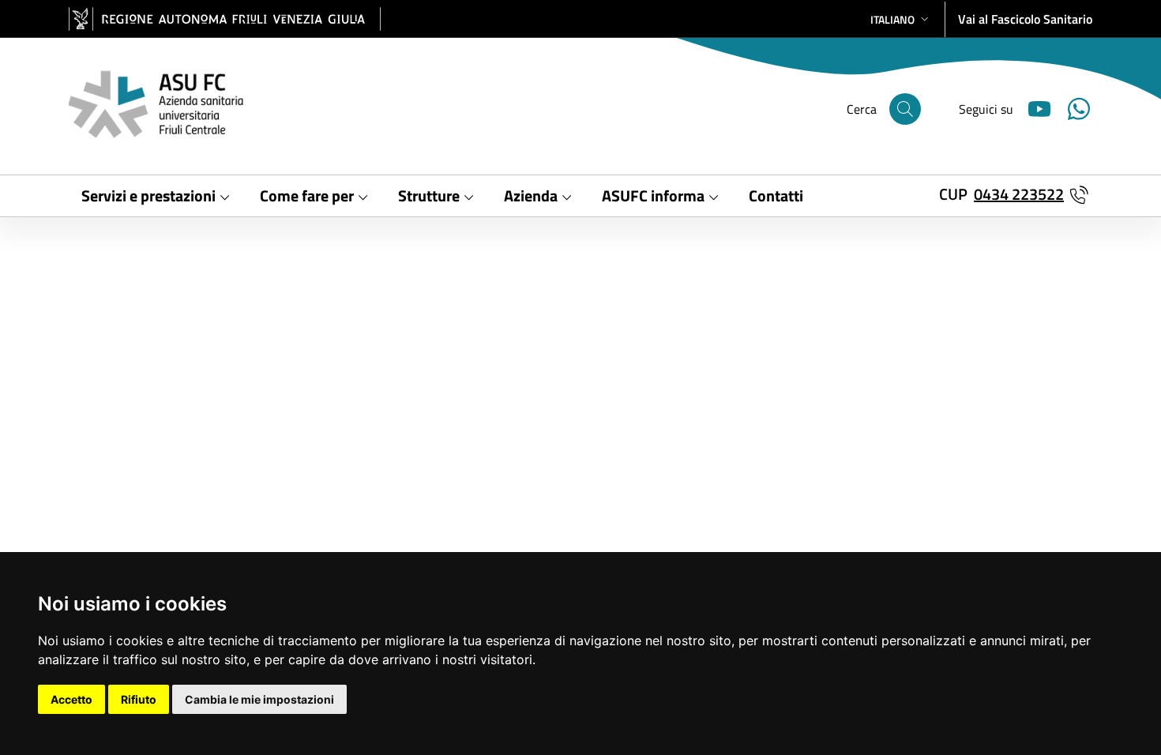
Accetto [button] (71, 699)
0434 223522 (1019, 194)
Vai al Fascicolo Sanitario (1025, 18)
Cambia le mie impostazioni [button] (259, 699)
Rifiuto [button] (138, 699)
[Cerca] (905, 109)
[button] (901, 19)
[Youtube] (1033, 107)
